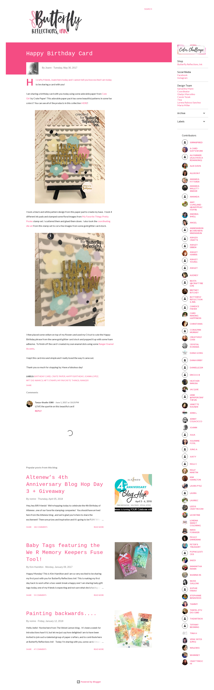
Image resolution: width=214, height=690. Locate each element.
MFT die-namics (34, 380)
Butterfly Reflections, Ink (189, 64)
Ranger (84, 380)
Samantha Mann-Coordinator (185, 90)
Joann (54, 79)
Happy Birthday (75, 376)
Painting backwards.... (61, 614)
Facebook (182, 75)
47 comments (40, 649)
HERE (84, 103)
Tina (179, 99)
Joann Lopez (91, 376)
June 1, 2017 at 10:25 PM (67, 402)
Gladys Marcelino (186, 94)
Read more (99, 527)
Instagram (182, 77)
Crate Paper (58, 376)
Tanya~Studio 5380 (44, 402)
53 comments (40, 595)
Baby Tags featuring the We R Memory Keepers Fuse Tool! (64, 553)
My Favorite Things (68, 380)
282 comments (40, 527)
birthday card (42, 376)
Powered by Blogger (90, 681)
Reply (38, 410)
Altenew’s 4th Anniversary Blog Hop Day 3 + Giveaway (64, 484)
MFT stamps (50, 380)
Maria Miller (183, 105)
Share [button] (28, 385)
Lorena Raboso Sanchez (189, 102)
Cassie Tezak (183, 97)
